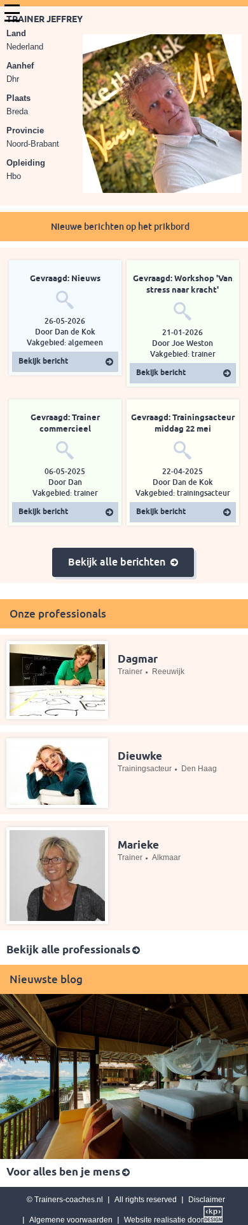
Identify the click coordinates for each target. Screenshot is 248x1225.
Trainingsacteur (145, 768)
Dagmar (138, 659)
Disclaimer (206, 1199)
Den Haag (199, 768)
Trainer (130, 671)
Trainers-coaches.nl (68, 1199)
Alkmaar (166, 857)
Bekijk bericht (43, 361)
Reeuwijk (168, 671)
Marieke (138, 845)
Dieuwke (140, 757)
